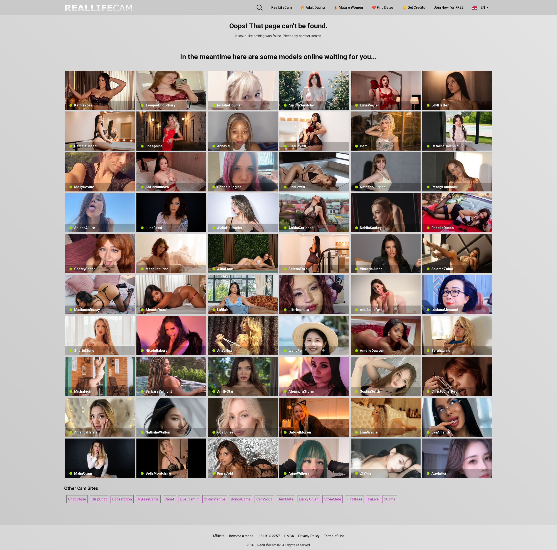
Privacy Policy (309, 536)
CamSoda (264, 499)
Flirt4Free (354, 499)
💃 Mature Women (348, 7)
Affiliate (219, 536)
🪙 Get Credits (413, 7)
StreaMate (332, 499)
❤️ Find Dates (383, 7)
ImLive (373, 499)
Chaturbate (77, 499)
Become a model (241, 536)
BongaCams (241, 499)
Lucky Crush (309, 499)
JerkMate (285, 499)
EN (481, 7)
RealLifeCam (281, 7)
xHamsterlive (214, 499)
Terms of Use (334, 536)
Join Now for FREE (448, 7)
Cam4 (169, 499)
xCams (390, 499)
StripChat (99, 499)
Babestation (122, 499)
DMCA (289, 536)
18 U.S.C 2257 (269, 536)
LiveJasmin (189, 499)
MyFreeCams (148, 499)
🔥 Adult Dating (312, 7)
